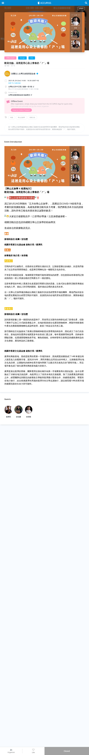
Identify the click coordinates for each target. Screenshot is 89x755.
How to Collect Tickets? (21, 110)
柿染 (11, 117)
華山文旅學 (21, 117)
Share (81, 8)
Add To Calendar (14, 83)
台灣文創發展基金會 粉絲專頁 (19, 95)
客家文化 (32, 117)
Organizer (11, 752)
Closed (67, 751)
